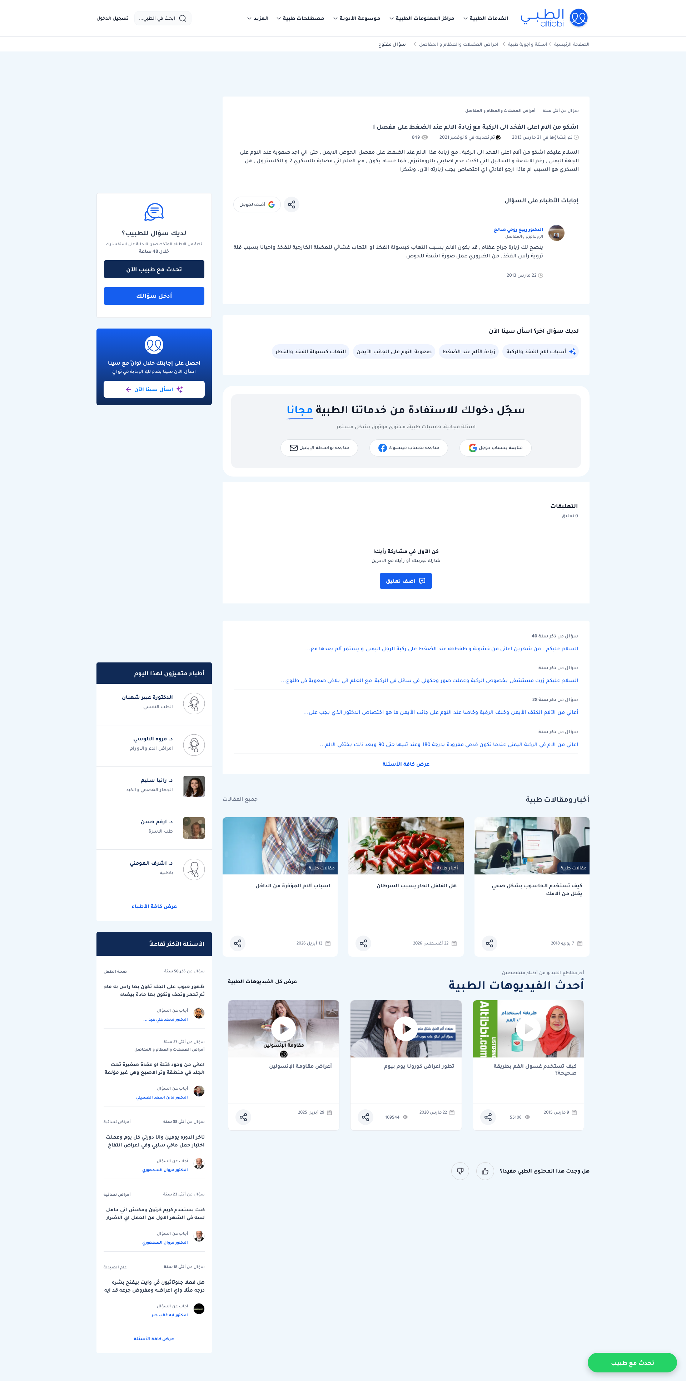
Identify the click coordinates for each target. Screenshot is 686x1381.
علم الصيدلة (115, 1267)
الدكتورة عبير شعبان (147, 697)
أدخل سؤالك (154, 295)
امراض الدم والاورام (151, 748)
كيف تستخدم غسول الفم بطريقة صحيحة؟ (535, 1069)
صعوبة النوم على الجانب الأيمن (394, 351)
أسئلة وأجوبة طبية (527, 44)
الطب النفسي (158, 706)
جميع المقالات (240, 799)
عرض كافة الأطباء (154, 906)
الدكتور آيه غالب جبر (169, 1315)
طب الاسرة (161, 831)
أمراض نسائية (117, 1122)
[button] (485, 18)
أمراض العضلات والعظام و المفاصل (169, 1049)
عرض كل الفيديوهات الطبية (262, 981)
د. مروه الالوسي (153, 738)
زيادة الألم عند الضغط (468, 351)
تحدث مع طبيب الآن (154, 269)
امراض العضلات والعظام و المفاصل (458, 44)
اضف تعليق (401, 581)
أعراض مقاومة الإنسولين (300, 1066)
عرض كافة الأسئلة (406, 764)
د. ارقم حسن (157, 821)
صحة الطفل (115, 971)
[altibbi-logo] (555, 18)
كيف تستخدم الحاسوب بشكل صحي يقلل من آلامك (537, 890)
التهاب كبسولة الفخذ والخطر (310, 351)
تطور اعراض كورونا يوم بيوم (419, 1066)
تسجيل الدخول (112, 18)
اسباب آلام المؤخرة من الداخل (292, 886)
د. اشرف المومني (151, 863)
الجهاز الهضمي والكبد (149, 789)
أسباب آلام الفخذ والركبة (536, 351)
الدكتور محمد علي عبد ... (165, 1019)
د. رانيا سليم (157, 780)
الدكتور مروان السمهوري (165, 1170)
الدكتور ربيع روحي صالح (518, 229)
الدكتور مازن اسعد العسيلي (162, 1097)
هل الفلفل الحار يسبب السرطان (417, 886)
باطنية (166, 872)
